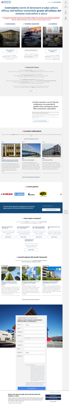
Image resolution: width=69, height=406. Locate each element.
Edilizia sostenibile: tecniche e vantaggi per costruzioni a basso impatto (9, 283)
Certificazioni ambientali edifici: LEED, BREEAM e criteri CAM (50, 282)
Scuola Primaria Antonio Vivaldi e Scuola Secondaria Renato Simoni (10, 160)
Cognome (19, 332)
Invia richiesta (31, 388)
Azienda (19, 335)
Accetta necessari (53, 398)
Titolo (18, 324)
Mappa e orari (30, 249)
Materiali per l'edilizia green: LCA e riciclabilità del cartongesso (30, 282)
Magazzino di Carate (55, 227)
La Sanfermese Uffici (47, 160)
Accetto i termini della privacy (30, 364)
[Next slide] (61, 194)
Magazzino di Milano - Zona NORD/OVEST (39, 227)
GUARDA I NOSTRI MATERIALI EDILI (31, 50)
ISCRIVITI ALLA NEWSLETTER (51, 209)
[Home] (6, 2)
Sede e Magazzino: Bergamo (8, 227)
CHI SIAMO (31, 90)
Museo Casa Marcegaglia (28, 160)
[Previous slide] (1, 194)
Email (18, 348)
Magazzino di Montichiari (30, 240)
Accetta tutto (53, 395)
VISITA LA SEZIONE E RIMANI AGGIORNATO (30, 299)
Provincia (19, 352)
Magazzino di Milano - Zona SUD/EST (24, 227)
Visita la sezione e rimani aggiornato (30, 177)
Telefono (19, 345)
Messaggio (19, 356)
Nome (18, 328)
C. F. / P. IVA (19, 341)
